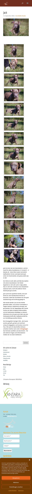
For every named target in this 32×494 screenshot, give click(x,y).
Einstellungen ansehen (16, 487)
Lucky (4, 371)
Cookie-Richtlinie (12, 490)
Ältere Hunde (7, 356)
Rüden (5, 354)
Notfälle (5, 360)
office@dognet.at (12, 416)
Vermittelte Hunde (21, 16)
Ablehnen (16, 482)
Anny (4, 373)
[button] (29, 460)
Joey (4, 369)
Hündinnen (6, 352)
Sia (4, 375)
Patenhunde (6, 358)
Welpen (5, 350)
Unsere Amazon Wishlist (12, 379)
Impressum (20, 490)
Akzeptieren (16, 478)
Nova (4, 367)
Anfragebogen (24, 329)
